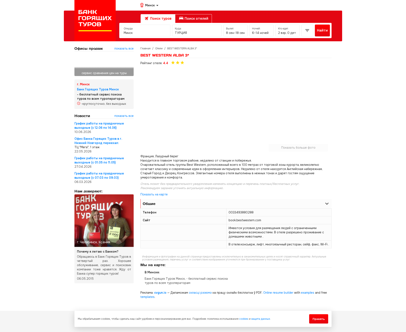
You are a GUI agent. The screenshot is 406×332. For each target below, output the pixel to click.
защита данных (260, 319)
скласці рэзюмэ (200, 293)
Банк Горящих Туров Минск (98, 89)
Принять (319, 319)
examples (307, 293)
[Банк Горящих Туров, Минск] (95, 20)
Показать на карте (154, 194)
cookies (243, 319)
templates (147, 297)
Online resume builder (278, 293)
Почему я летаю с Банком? (97, 251)
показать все (124, 48)
